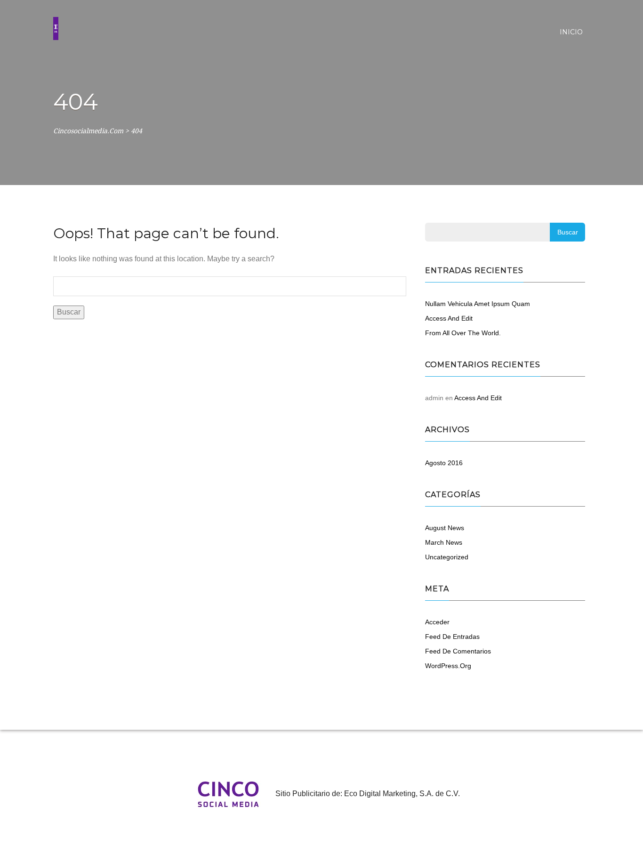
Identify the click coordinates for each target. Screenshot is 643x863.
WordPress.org (448, 665)
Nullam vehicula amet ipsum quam (477, 303)
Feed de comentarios (458, 651)
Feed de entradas (452, 636)
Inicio (571, 32)
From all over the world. (463, 333)
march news (443, 542)
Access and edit (449, 318)
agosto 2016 (444, 463)
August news (444, 528)
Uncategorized (446, 557)
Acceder (437, 622)
